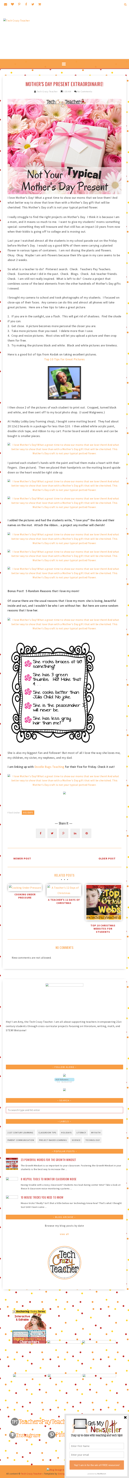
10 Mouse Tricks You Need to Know (42, 1197)
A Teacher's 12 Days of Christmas (64, 901)
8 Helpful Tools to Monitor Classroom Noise (48, 1179)
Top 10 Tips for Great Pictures (64, 359)
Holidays (28, 812)
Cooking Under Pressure (25, 896)
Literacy (81, 1132)
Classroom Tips (47, 1132)
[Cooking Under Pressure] (25, 887)
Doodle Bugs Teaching (49, 767)
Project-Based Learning (53, 1140)
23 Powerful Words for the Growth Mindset (48, 1160)
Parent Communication (21, 1140)
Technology (92, 1140)
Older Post (107, 858)
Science (76, 1140)
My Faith (96, 1132)
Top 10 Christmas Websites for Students (103, 928)
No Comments (84, 91)
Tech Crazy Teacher (47, 91)
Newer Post (22, 858)
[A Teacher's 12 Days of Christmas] (64, 890)
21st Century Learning (20, 1132)
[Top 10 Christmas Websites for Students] (102, 903)
